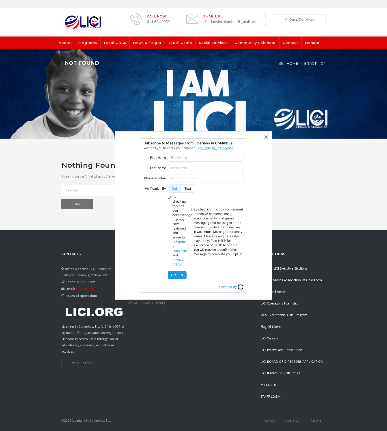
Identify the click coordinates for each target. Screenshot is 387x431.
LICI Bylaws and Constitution (281, 350)
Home (292, 64)
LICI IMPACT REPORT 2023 (280, 373)
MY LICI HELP (270, 385)
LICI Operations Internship (279, 303)
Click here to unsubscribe (215, 148)
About (65, 43)
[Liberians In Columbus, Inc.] (83, 22)
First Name (158, 157)
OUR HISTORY (82, 363)
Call (174, 188)
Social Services (213, 43)
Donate (312, 43)
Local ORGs (115, 43)
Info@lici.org (85, 289)
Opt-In (177, 275)
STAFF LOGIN (270, 396)
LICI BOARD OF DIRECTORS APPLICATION (291, 361)
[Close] (266, 137)
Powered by (228, 287)
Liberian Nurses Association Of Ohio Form (291, 280)
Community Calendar (255, 43)
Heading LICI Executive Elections (283, 268)
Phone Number (155, 178)
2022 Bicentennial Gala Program (283, 315)
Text (188, 188)
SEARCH (77, 204)
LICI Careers (269, 338)
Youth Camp (180, 43)
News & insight (147, 43)
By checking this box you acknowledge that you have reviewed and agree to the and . (179, 230)
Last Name (158, 168)
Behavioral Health (273, 291)
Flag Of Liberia (271, 326)
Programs (87, 43)
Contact (290, 43)
